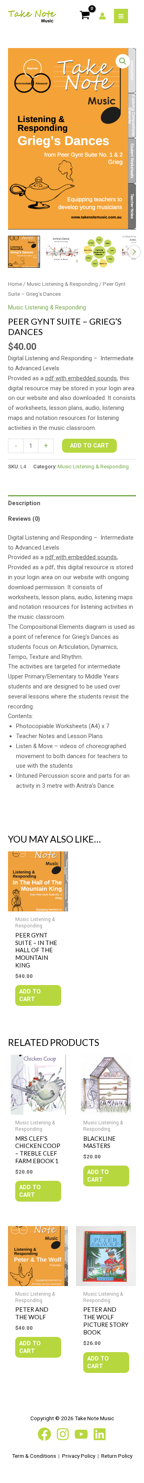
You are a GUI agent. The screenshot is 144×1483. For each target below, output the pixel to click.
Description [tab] (24, 503)
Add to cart (89, 445)
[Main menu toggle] (121, 16)
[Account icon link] (102, 16)
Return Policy (116, 1456)
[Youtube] (81, 1434)
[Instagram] (63, 1434)
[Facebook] (44, 1434)
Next (134, 252)
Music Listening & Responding (62, 284)
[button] (123, 61)
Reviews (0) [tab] (24, 518)
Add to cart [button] (30, 995)
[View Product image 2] (62, 252)
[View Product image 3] (100, 252)
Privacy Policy (78, 1456)
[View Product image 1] (24, 252)
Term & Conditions (34, 1456)
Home (15, 284)
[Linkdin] (99, 1434)
